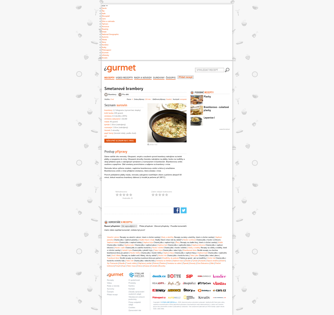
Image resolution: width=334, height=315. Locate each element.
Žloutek (188, 261)
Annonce (105, 26)
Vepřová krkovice (198, 245)
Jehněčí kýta (127, 250)
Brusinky (162, 266)
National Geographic (110, 34)
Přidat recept (186, 77)
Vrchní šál (211, 258)
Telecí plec (194, 255)
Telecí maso (131, 266)
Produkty (132, 283)
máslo (106, 122)
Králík (220, 242)
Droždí (222, 261)
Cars (104, 19)
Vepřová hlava (168, 253)
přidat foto (153, 144)
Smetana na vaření (174, 263)
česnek (107, 130)
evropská (183, 99)
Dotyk (104, 32)
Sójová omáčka (212, 261)
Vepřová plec (129, 245)
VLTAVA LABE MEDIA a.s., (169, 302)
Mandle (122, 263)
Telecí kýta (158, 250)
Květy (104, 47)
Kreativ (105, 58)
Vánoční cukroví (113, 237)
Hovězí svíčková (189, 240)
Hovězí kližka (135, 253)
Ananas (146, 266)
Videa (109, 283)
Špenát (185, 263)
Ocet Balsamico (203, 263)
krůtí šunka (109, 113)
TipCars (105, 24)
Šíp (103, 11)
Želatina (163, 263)
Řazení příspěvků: (112, 226)
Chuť (112, 99)
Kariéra (132, 286)
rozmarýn (108, 127)
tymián (107, 124)
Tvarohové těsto (113, 258)
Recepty (109, 77)
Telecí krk (129, 261)
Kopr (123, 266)
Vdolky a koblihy (194, 248)
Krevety (193, 263)
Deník (104, 8)
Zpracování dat (135, 310)
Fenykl (117, 266)
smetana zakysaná (112, 119)
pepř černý (108, 133)
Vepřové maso (178, 261)
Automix (105, 37)
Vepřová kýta (148, 242)
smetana (108, 116)
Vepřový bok (162, 245)
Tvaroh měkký (131, 263)
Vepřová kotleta (113, 242)
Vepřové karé (202, 253)
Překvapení (106, 50)
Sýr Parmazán (112, 263)
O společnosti (134, 280)
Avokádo (154, 266)
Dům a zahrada (108, 21)
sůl (105, 136)
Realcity (105, 29)
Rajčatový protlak (145, 263)
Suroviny (159, 77)
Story (104, 42)
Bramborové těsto (190, 250)
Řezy (178, 242)
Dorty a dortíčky (168, 237)
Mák (212, 263)
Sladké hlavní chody (147, 240)
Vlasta (104, 39)
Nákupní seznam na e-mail (120, 140)
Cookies (132, 307)
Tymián (195, 261)
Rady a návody (143, 77)
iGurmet (105, 53)
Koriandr (202, 261)
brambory (108, 110)
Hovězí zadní (120, 248)
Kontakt (132, 289)
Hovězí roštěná (158, 248)
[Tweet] (183, 210)
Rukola (155, 263)
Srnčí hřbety (116, 255)
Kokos (140, 266)
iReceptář (106, 16)
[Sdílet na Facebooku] (176, 210)
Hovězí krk (162, 255)
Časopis (171, 77)
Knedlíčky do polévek (171, 258)
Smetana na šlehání (163, 261)
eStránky (105, 55)
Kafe (104, 13)
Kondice (105, 45)
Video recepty (124, 77)
